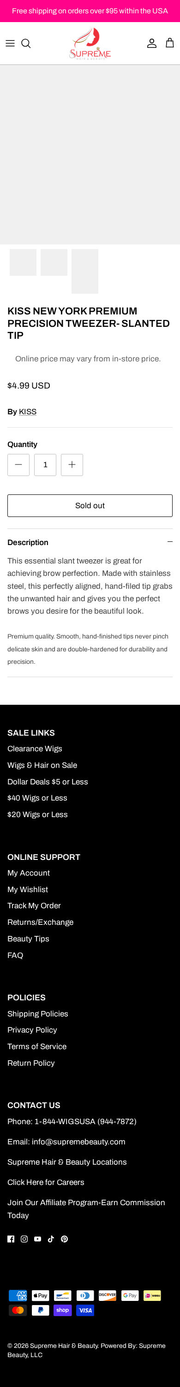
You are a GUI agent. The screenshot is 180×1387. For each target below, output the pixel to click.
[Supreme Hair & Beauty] (90, 43)
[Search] (30, 43)
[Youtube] (37, 1239)
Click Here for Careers (45, 1182)
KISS (27, 411)
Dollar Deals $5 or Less (47, 782)
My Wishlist (27, 889)
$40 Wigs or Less (37, 798)
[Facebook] (10, 1239)
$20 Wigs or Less (37, 814)
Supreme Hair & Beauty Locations (67, 1162)
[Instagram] (24, 1239)
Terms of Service (36, 1046)
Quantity (22, 444)
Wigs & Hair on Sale (42, 765)
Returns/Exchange (40, 922)
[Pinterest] (64, 1239)
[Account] (149, 43)
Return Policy (31, 1063)
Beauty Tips (28, 938)
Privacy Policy (32, 1030)
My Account (28, 873)
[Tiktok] (51, 1239)
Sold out (90, 505)
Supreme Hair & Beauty (63, 1345)
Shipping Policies (37, 1014)
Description (27, 542)
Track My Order (34, 905)
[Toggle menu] (10, 43)
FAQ (15, 955)
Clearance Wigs (34, 748)
